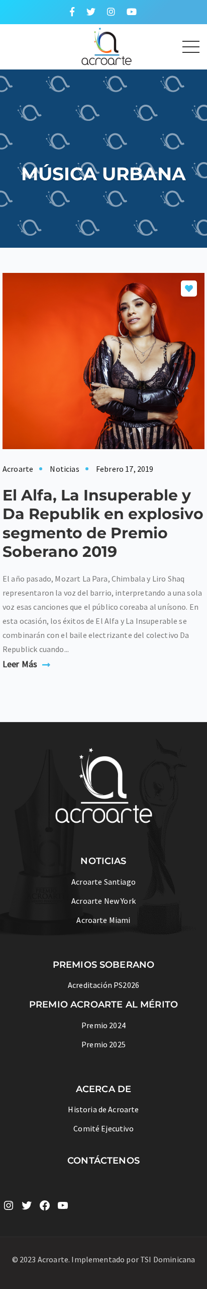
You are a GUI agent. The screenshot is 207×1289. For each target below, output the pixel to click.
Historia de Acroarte (103, 1109)
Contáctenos (103, 1160)
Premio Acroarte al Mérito (103, 1004)
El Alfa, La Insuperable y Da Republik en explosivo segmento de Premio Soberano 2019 (103, 523)
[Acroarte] (71, 45)
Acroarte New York (103, 901)
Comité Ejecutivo (103, 1128)
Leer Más (20, 664)
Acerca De (103, 1089)
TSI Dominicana (167, 1259)
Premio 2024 (103, 1025)
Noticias (64, 469)
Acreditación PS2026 (103, 985)
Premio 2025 (103, 1044)
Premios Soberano (104, 964)
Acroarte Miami (103, 920)
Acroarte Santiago (103, 882)
